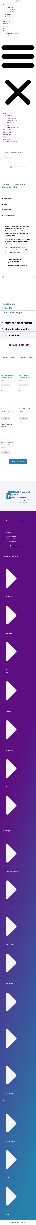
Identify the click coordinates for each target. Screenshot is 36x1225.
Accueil (7, 152)
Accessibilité (12, 335)
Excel (8, 16)
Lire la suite (5, 385)
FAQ (4, 28)
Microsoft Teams (11, 9)
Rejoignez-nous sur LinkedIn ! (19, 493)
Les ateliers (13, 152)
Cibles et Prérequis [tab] (12, 312)
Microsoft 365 (7, 4)
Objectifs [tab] (7, 308)
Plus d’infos (6, 30)
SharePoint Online (12, 12)
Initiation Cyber (7, 23)
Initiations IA (6, 21)
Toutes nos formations (13, 19)
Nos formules (7, 26)
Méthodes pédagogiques (18, 322)
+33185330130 (12, 541)
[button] (18, 74)
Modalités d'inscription (17, 329)
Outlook (9, 14)
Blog (8, 35)
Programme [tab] (8, 304)
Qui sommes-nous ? (12, 33)
